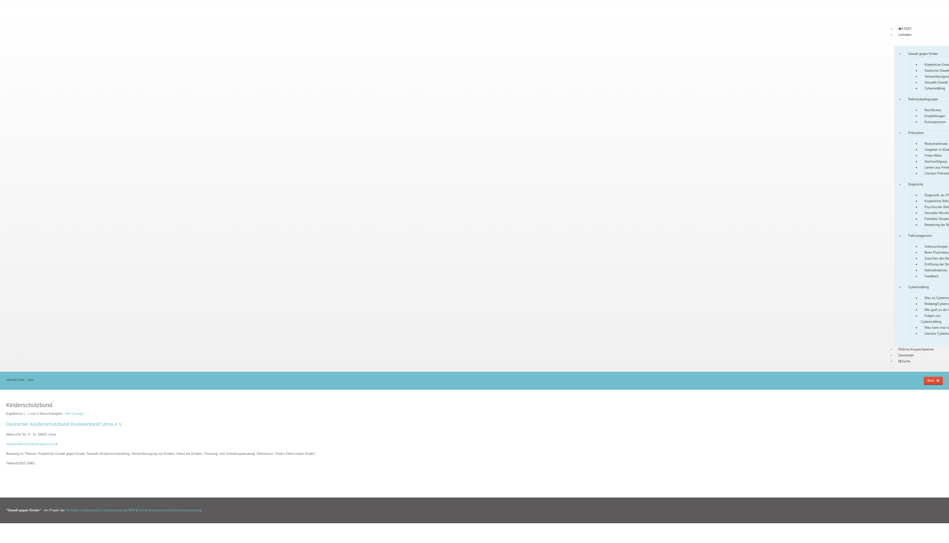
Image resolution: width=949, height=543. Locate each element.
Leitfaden (904, 35)
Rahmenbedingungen (923, 99)
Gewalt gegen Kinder (923, 54)
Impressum (160, 510)
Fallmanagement (920, 236)
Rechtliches (933, 110)
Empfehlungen (935, 116)
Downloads (906, 355)
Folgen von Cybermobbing (931, 319)
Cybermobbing (935, 88)
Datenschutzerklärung (186, 510)
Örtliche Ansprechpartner (916, 349)
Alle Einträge (74, 413)
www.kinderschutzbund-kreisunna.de (32, 444)
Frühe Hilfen (933, 155)
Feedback (932, 276)
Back (930, 380)
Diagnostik (915, 184)
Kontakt (144, 510)
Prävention (916, 133)
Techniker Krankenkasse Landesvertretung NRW (100, 510)
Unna (52, 434)
